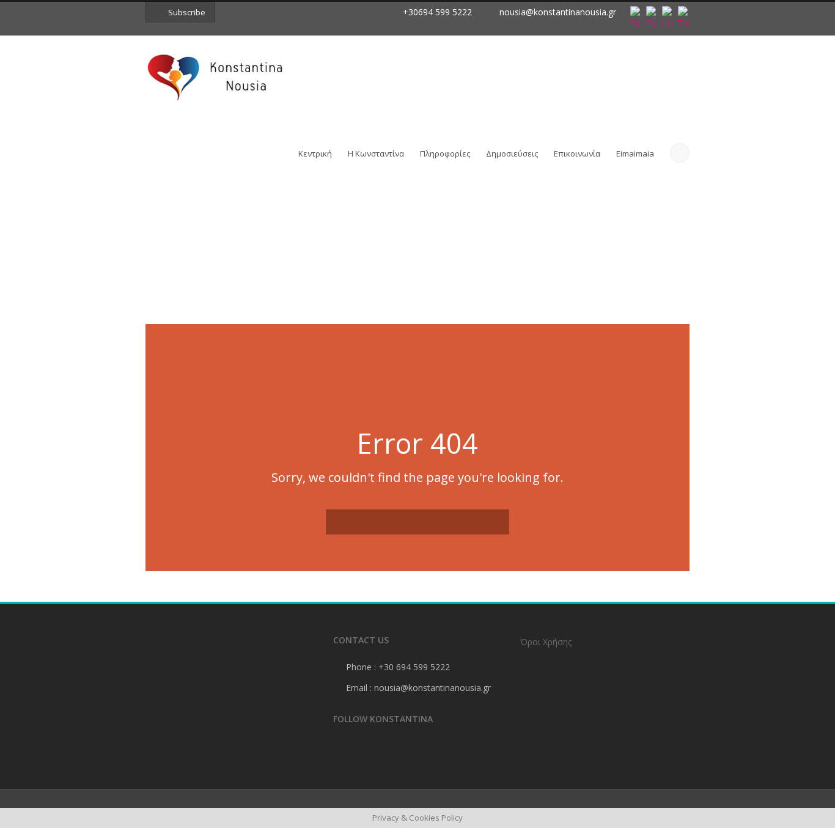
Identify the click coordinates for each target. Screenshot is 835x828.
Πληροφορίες (445, 153)
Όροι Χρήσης (546, 642)
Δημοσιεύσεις (512, 153)
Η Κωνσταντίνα (376, 153)
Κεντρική (315, 153)
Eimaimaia (635, 153)
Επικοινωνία (577, 153)
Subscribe (186, 12)
